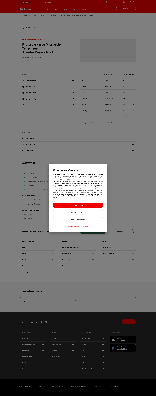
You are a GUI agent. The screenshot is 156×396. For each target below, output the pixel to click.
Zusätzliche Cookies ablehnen (78, 212)
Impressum (85, 226)
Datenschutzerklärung (86, 185)
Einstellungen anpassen (78, 219)
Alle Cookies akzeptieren (78, 205)
